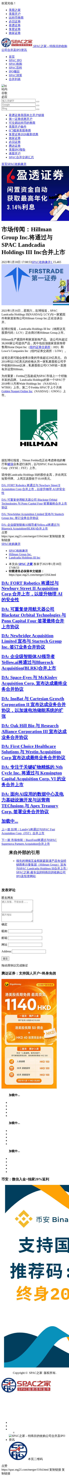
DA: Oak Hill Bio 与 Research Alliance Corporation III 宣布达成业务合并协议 (34, 731)
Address (6, 951)
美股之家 (15, 10)
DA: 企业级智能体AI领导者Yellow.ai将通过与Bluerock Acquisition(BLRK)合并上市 (28, 662)
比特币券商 (16, 17)
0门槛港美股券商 (20, 130)
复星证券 (15, 29)
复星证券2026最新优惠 (23, 134)
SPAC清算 (15, 75)
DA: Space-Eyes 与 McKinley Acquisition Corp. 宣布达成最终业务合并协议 (34, 683)
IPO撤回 (14, 71)
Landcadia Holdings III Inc (24, 557)
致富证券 (15, 33)
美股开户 (15, 13)
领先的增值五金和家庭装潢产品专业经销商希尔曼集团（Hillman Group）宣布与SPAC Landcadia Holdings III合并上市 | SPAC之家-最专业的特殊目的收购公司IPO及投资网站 (41, 868)
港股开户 (15, 153)
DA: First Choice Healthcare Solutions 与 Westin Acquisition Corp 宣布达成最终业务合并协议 (33, 752)
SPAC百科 (15, 67)
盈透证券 (15, 25)
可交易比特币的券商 (22, 122)
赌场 (10, 464)
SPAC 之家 (25, 564)
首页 (12, 56)
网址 (4, 944)
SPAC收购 (15, 63)
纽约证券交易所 (40, 347)
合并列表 (15, 79)
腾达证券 (15, 145)
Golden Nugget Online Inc (17, 391)
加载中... (9, 821)
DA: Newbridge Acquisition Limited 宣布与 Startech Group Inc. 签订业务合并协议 (31, 641)
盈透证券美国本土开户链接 (26, 115)
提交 (5, 958)
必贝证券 (15, 21)
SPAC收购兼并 (16, 164)
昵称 (4, 931)
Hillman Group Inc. (20, 554)
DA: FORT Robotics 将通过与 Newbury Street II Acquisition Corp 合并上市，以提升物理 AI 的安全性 (33, 489)
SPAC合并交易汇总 (21, 157)
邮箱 (4, 937)
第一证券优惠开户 (20, 118)
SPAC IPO (15, 60)
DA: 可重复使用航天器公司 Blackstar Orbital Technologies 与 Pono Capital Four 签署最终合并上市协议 (34, 503)
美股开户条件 (17, 126)
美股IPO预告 (17, 149)
